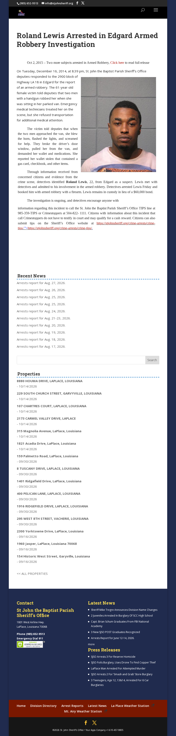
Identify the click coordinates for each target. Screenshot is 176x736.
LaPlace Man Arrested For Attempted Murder (118, 668)
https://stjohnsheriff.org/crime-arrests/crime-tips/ (60, 228)
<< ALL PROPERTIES (32, 573)
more (91, 644)
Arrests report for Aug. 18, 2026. (41, 339)
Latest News (97, 706)
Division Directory (43, 706)
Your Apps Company (96, 730)
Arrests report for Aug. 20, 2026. (41, 325)
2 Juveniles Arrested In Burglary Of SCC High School (122, 615)
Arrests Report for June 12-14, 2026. (112, 638)
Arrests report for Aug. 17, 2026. (41, 346)
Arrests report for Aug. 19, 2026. (41, 332)
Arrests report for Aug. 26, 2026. (41, 290)
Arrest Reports (72, 706)
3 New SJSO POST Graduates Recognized (115, 632)
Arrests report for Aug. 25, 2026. (41, 297)
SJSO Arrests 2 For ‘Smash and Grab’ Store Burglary (121, 674)
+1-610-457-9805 (114, 730)
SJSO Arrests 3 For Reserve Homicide (113, 657)
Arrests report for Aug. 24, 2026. (41, 311)
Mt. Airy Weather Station (83, 711)
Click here (117, 62)
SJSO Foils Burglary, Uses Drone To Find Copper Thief (123, 662)
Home (21, 706)
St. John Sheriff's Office (71, 730)
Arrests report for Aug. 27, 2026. (41, 283)
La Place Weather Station (130, 706)
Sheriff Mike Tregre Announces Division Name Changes (124, 610)
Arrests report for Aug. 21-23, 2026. (44, 318)
